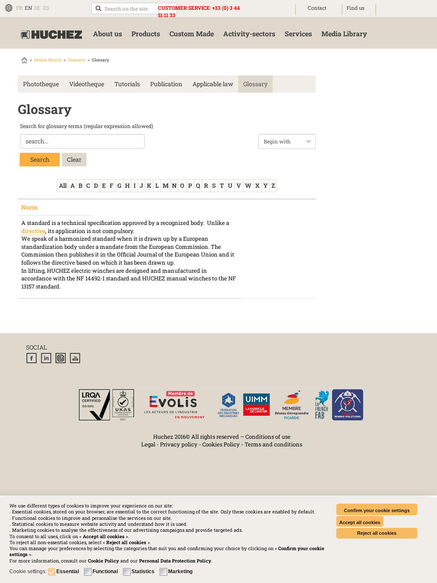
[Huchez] (51, 34)
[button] (175, 560)
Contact (317, 7)
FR (19, 7)
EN (28, 7)
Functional (105, 571)
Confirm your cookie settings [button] (377, 510)
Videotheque (86, 84)
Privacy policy (179, 444)
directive (33, 231)
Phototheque (41, 84)
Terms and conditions (273, 444)
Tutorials (127, 84)
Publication (166, 84)
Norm (29, 207)
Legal (148, 444)
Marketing (180, 571)
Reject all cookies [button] (376, 533)
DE (37, 7)
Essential (67, 571)
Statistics (142, 571)
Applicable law (212, 84)
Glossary (76, 60)
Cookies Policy (221, 444)
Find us (355, 7)
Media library (47, 60)
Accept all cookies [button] (359, 522)
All (63, 185)
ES (46, 7)
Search (40, 159)
